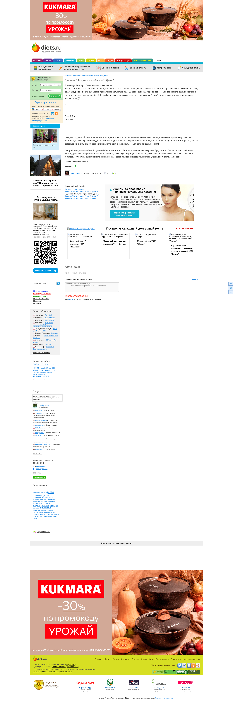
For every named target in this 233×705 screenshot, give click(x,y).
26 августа (54, 333)
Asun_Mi (38, 435)
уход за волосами (47, 512)
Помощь (37, 303)
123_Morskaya (40, 428)
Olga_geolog (44, 370)
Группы (91, 60)
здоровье (36, 499)
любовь (48, 503)
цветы (55, 516)
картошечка (39, 425)
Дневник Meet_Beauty (75, 185)
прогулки (36, 508)
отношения (45, 505)
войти (70, 299)
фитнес (39, 516)
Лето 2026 (48, 315)
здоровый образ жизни (43, 497)
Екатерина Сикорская (42, 444)
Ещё (157, 60)
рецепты (36, 510)
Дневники (70, 60)
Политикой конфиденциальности (43, 119)
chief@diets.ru (72, 667)
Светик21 (38, 410)
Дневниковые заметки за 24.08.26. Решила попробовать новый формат (43, 324)
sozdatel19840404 (39, 374)
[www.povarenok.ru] (110, 686)
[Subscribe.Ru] (198, 665)
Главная (37, 60)
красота (41, 503)
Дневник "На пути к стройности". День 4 (81, 192)
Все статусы (37, 454)
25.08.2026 (47, 344)
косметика (51, 501)
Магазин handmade (142, 60)
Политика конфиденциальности (185, 659)
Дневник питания (110, 68)
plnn (53, 370)
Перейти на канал (43, 270)
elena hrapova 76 (41, 420)
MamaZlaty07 (39, 449)
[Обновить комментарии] (230, 287)
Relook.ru (186, 688)
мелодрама (36, 505)
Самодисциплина (191, 68)
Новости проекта (41, 298)
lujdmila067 (44, 368)
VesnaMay (38, 413)
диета (50, 492)
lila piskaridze (44, 405)
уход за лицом (39, 514)
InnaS (36, 367)
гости (43, 492)
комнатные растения (40, 501)
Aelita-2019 (39, 364)
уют (34, 516)
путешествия (45, 508)
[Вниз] (230, 292)
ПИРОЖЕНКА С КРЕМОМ (41, 376)
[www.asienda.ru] (159, 686)
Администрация (40, 296)
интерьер (43, 499)
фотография (47, 516)
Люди (80, 60)
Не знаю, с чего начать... (75, 189)
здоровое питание (41, 495)
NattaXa (35, 370)
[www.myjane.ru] (133, 686)
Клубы (144, 659)
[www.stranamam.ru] (85, 686)
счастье (35, 512)
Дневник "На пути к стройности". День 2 (81, 196)
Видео (110, 60)
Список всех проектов (164, 698)
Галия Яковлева (59, 667)
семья (50, 510)
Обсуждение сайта (42, 293)
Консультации (123, 60)
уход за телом (52, 514)
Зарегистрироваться (76, 296)
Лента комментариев (41, 353)
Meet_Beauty (76, 173)
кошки (35, 503)
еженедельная (41, 469)
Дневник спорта (138, 68)
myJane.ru (134, 688)
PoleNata (36, 372)
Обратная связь (43, 532)
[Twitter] (179, 665)
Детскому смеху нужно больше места (45, 198)
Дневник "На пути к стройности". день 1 (81, 198)
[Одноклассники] (193, 665)
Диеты (48, 60)
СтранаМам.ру (85, 688)
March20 (52, 368)
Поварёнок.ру (110, 688)
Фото (100, 60)
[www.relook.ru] (186, 686)
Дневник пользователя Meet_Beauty (95, 75)
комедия (51, 499)
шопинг (35, 518)
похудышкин (39, 433)
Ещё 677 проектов (184, 229)
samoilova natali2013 (46, 372)
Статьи (58, 60)
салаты (43, 510)
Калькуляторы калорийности (45, 68)
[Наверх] (230, 283)
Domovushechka (52, 365)
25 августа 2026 (49, 317)
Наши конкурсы (40, 291)
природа (54, 505)
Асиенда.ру (159, 688)
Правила (37, 301)
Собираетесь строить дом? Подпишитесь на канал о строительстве (45, 183)
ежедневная (41, 466)
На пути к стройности (80, 161)
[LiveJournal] (184, 665)
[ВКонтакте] (189, 665)
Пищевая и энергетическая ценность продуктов (77, 68)
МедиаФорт (70, 665)
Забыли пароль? (37, 96)
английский (36, 492)
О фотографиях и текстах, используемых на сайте (52, 672)
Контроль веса (164, 68)
